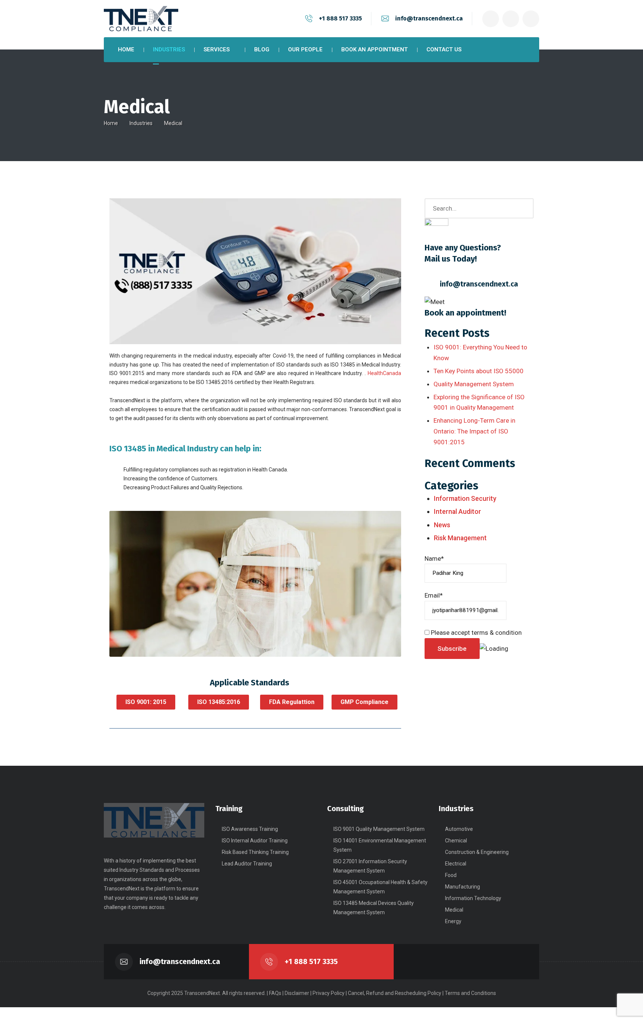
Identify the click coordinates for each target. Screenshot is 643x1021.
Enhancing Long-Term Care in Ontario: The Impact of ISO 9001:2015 (474, 431)
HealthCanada (384, 373)
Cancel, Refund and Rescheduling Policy (394, 993)
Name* (434, 558)
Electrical (455, 864)
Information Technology (473, 898)
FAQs (275, 993)
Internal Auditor (457, 511)
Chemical (456, 841)
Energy (453, 921)
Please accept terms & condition (475, 632)
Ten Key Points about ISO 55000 (479, 371)
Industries (141, 123)
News (442, 525)
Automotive (459, 829)
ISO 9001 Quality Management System (379, 829)
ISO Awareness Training (250, 829)
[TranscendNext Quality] (141, 19)
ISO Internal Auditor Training (255, 841)
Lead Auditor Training (247, 864)
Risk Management (460, 538)
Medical (454, 910)
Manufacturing (462, 887)
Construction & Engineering (477, 852)
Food (451, 875)
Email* (434, 595)
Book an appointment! (465, 313)
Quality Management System (474, 384)
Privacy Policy (329, 993)
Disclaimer (297, 993)
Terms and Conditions (470, 993)
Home (111, 123)
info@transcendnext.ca (429, 18)
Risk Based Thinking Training (255, 852)
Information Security (465, 498)
